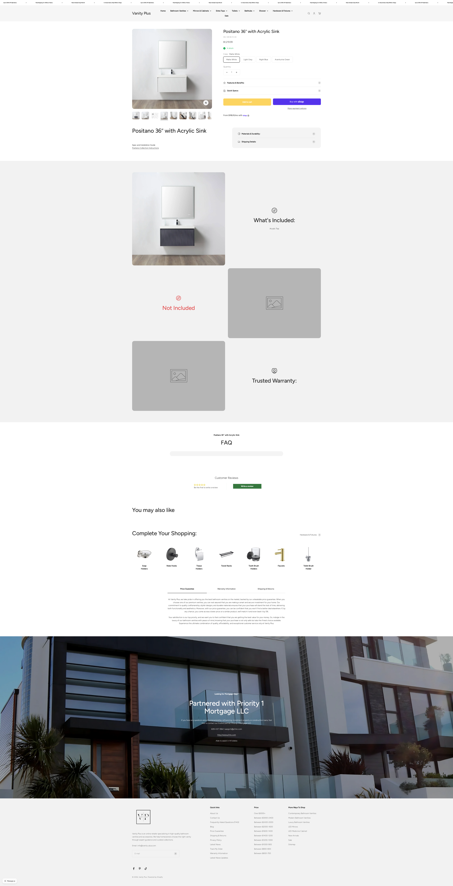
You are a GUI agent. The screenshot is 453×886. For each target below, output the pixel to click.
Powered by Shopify (155, 877)
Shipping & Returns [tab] (266, 589)
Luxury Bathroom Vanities (299, 822)
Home (163, 11)
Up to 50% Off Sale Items (46, 2)
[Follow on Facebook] (133, 868)
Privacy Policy (216, 840)
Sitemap (291, 844)
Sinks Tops (220, 11)
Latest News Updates (219, 858)
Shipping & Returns (218, 835)
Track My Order (216, 849)
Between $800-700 (262, 853)
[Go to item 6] (183, 116)
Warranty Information (219, 853)
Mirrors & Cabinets (201, 11)
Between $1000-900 (263, 844)
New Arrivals (293, 835)
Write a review (247, 486)
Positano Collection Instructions (145, 148)
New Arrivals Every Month (114, 2)
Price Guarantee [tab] (187, 589)
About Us (214, 813)
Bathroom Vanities (178, 11)
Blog (212, 827)
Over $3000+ (259, 813)
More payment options (297, 108)
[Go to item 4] (164, 116)
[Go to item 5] (173, 116)
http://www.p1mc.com (226, 735)
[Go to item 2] (145, 116)
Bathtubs (248, 11)
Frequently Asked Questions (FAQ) (224, 822)
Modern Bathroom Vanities (299, 818)
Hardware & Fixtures (281, 11)
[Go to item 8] (202, 116)
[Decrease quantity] (226, 72)
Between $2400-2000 (263, 822)
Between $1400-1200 (263, 835)
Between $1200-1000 (263, 840)
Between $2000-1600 (263, 827)
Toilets (234, 11)
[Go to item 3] (155, 116)
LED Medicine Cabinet (297, 831)
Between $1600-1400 (263, 831)
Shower (262, 11)
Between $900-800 (262, 849)
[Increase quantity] (236, 72)
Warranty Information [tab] (226, 589)
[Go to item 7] (192, 116)
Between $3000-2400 (263, 818)
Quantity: (227, 67)
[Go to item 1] (136, 116)
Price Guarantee (217, 831)
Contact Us (215, 818)
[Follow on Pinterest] (139, 868)
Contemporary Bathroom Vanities (302, 813)
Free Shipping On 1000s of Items (80, 2)
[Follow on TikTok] (145, 868)
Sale (226, 16)
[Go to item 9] (211, 116)
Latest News (215, 844)
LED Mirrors (293, 827)
